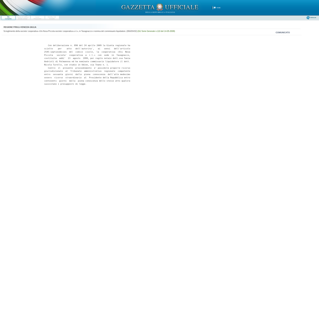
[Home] (159, 7)
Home (218, 7)
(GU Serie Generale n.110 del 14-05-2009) (156, 31)
